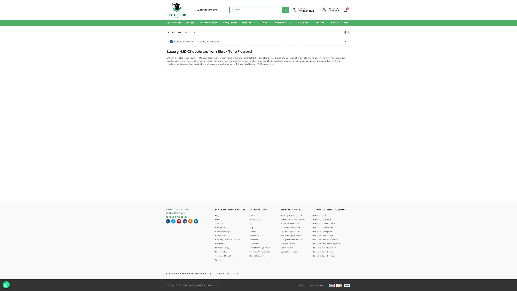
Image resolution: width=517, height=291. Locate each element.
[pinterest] (190, 221)
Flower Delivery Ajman (322, 231)
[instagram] (179, 221)
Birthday (190, 22)
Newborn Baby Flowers (291, 235)
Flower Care (220, 235)
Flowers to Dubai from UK (323, 252)
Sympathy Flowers (289, 252)
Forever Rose (255, 219)
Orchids (252, 231)
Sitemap (219, 260)
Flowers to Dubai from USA (323, 256)
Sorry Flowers (287, 248)
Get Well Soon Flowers (290, 231)
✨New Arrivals (174, 22)
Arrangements (282, 22)
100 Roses (253, 243)
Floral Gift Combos (257, 256)
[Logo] (176, 9)
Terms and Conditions (225, 256)
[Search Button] (285, 10)
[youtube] (185, 221)
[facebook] (168, 221)
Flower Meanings (222, 231)
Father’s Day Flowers (290, 223)
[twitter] (173, 221)
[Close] (345, 42)
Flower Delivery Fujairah (322, 235)
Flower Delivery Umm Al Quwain (326, 243)
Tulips (251, 227)
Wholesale (220, 243)
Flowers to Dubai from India (324, 248)
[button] (345, 32)
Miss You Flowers (288, 243)
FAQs (217, 219)
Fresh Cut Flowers (339, 22)
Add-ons (320, 22)
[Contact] (295, 10)
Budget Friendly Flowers (259, 248)
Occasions (247, 22)
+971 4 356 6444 (306, 11)
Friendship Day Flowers (291, 227)
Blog (217, 215)
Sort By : (171, 32)
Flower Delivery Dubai (321, 219)
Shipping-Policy (222, 248)
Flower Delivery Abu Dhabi (323, 223)
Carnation (253, 239)
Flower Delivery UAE (320, 215)
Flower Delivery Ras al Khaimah (326, 239)
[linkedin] (196, 221)
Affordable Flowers (209, 22)
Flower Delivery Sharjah (322, 227)
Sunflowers (254, 235)
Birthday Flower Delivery (291, 215)
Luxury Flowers (230, 22)
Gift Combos (302, 22)
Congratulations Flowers (291, 239)
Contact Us (220, 227)
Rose (251, 215)
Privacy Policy (221, 252)
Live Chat (301, 8)
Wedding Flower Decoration (227, 239)
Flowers (263, 22)
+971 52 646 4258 (176, 217)
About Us (219, 223)
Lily (250, 223)
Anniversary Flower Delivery (293, 219)
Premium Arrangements (260, 252)
